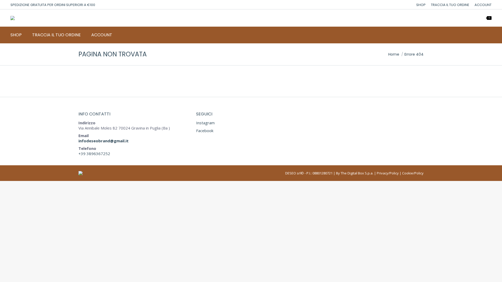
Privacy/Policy (388, 173)
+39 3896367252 (94, 153)
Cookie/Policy (413, 173)
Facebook (204, 130)
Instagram (205, 122)
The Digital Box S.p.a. (357, 173)
